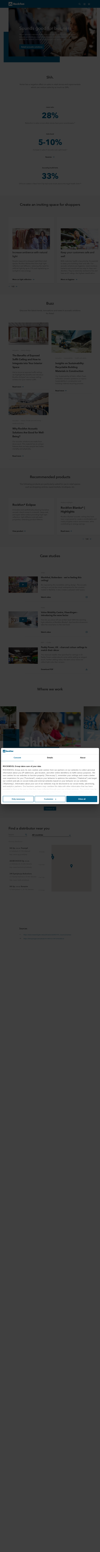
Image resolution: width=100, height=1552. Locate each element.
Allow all (81, 799)
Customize (48, 799)
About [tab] (82, 758)
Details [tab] (50, 758)
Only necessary (18, 799)
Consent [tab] (17, 758)
